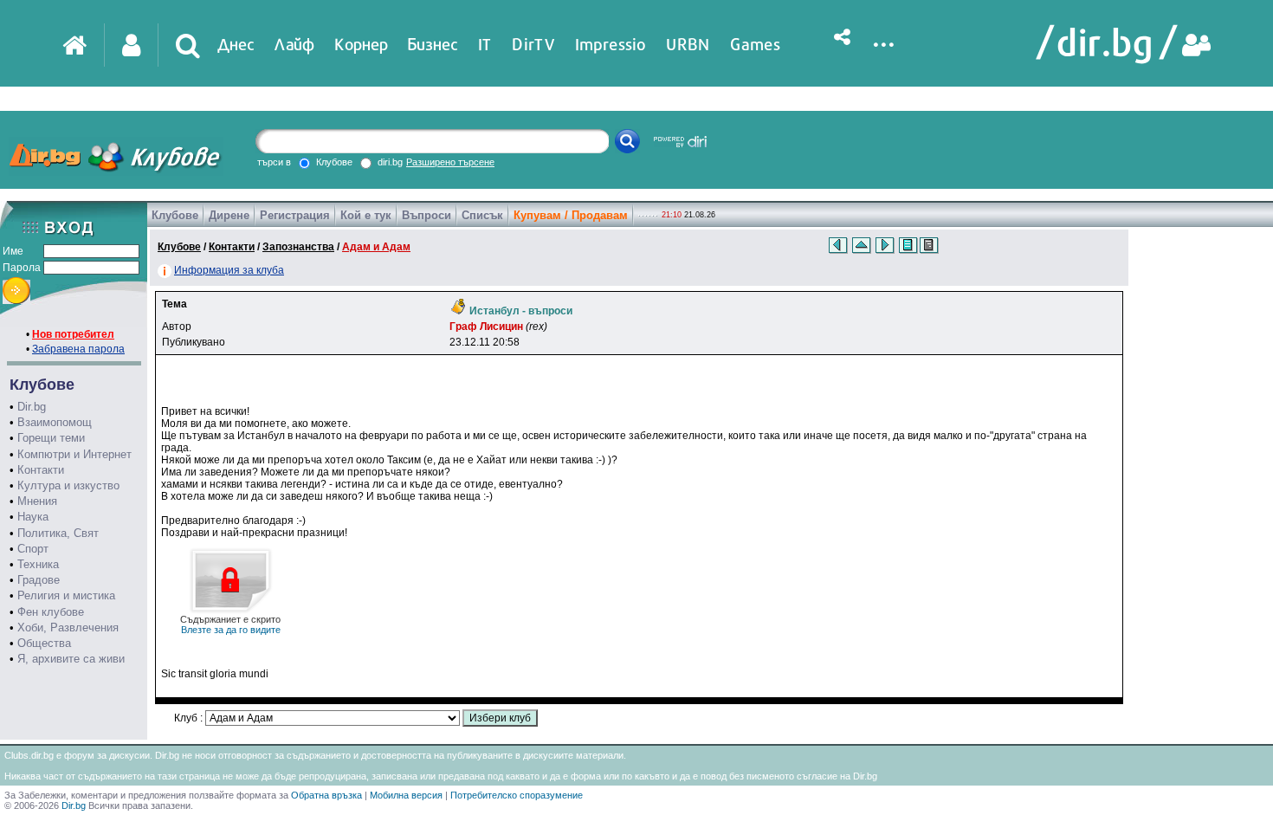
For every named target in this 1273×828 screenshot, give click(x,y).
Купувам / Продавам (571, 215)
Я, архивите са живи (71, 658)
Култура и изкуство (68, 485)
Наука (32, 516)
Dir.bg (31, 406)
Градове (38, 579)
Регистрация (295, 215)
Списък (482, 215)
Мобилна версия (406, 795)
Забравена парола (78, 349)
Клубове (175, 215)
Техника (38, 564)
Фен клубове (50, 611)
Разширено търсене (450, 162)
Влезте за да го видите (230, 624)
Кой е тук (365, 215)
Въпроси (426, 215)
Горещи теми (51, 437)
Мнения (37, 501)
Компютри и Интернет (74, 454)
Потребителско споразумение (516, 795)
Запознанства (298, 247)
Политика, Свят (58, 533)
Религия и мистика (66, 595)
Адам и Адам (376, 247)
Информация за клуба (229, 270)
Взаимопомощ (54, 422)
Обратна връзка (326, 795)
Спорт (32, 548)
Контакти (40, 469)
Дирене (229, 215)
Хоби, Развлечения (68, 627)
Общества (44, 643)
